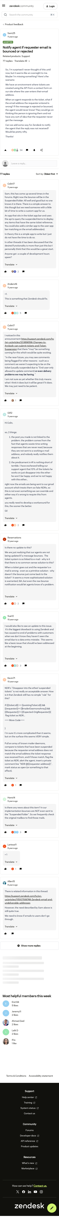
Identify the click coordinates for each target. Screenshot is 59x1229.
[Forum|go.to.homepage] (21, 6)
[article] (29, 228)
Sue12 (11, 615)
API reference (28, 1141)
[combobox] (29, 14)
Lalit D (15, 1030)
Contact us (29, 1113)
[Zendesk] (29, 1207)
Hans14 (11, 797)
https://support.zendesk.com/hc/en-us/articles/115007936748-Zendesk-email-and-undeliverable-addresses (29, 899)
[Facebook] (23, 1191)
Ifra (13, 1039)
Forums (30, 1130)
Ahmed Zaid (18, 1020)
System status (28, 1108)
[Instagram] (41, 1191)
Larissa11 (12, 844)
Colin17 (11, 183)
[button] (4, 6)
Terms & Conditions (16, 1075)
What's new (28, 1163)
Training (28, 1102)
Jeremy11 (16, 1011)
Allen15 (11, 881)
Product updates (29, 1146)
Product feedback (14, 24)
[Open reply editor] (29, 163)
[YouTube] (35, 1191)
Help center (28, 1097)
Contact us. (40, 1186)
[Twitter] (17, 1191)
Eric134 (15, 1002)
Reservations (14, 537)
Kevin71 (11, 678)
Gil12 (10, 412)
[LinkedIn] (29, 1191)
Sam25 (11, 33)
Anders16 (12, 284)
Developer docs (28, 1135)
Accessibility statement (41, 1075)
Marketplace (28, 1168)
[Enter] (5, 14)
